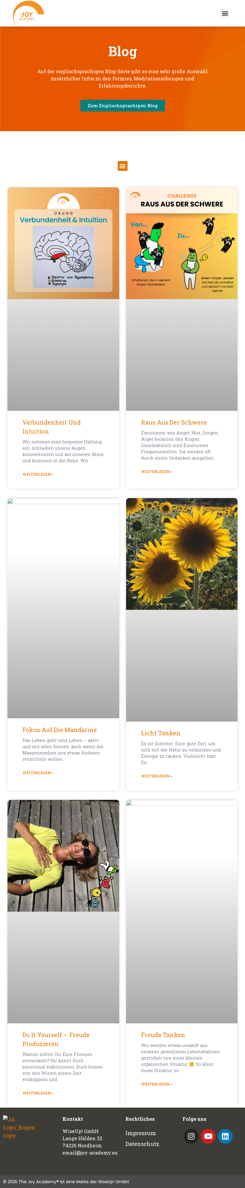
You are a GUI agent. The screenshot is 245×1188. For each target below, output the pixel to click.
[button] (225, 13)
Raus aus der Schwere (174, 422)
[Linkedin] (225, 1136)
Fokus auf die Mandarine (59, 730)
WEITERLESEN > (38, 474)
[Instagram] (191, 1136)
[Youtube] (208, 1136)
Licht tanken (160, 733)
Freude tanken (163, 1035)
